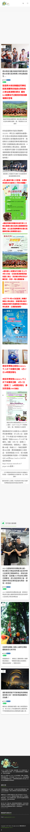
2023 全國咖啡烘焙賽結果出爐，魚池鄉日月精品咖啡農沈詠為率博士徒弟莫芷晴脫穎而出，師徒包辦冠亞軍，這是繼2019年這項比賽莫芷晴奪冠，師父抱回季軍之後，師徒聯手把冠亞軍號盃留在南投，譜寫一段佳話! (15, 576)
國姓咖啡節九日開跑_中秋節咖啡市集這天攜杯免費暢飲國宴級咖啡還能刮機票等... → (15, 482)
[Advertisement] (15, 27)
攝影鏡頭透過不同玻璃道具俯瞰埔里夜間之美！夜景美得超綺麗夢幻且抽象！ (15, 695)
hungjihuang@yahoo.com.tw (9, 817)
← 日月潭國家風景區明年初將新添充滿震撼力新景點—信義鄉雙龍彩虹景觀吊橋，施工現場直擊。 (15, 474)
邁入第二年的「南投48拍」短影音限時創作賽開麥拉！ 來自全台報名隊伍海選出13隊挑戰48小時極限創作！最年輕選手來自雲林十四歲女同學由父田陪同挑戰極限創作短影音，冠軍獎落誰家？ (15, 805)
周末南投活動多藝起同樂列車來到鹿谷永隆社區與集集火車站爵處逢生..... (15, 73)
